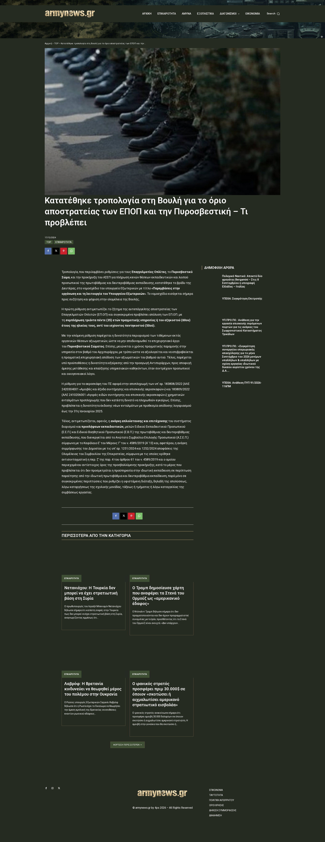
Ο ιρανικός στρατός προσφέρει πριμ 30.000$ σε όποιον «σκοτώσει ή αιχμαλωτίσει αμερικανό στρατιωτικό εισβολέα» (158, 694)
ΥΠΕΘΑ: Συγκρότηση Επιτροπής (242, 298)
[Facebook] (48, 251)
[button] (273, 14)
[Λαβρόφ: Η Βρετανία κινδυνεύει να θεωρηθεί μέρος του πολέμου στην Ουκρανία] (93, 659)
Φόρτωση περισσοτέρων (126, 745)
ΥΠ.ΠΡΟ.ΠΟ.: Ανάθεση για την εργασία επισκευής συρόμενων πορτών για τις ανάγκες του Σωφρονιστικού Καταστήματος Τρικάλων (242, 327)
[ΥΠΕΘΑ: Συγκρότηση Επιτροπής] (211, 303)
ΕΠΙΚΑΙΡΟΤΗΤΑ (63, 242)
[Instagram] (52, 788)
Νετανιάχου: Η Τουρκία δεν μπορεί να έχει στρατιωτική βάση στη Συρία (90, 593)
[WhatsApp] (71, 251)
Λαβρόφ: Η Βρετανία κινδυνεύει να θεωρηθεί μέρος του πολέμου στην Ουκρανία (93, 689)
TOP (56, 43)
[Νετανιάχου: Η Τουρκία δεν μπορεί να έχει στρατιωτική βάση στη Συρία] (93, 563)
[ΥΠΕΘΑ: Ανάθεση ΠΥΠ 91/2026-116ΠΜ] (211, 387)
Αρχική (48, 43)
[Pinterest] (63, 251)
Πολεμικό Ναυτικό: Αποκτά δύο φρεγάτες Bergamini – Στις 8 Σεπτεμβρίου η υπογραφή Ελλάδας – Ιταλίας (242, 281)
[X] (55, 251)
